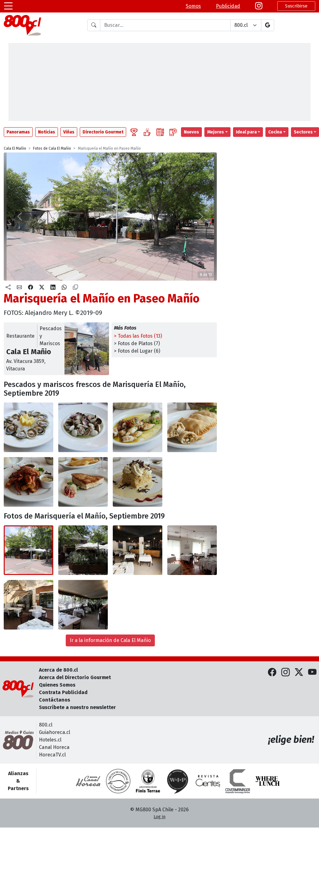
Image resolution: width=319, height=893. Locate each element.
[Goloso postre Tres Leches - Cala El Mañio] (137, 482)
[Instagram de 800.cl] (285, 672)
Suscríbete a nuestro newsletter (77, 707)
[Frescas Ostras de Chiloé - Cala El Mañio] (28, 427)
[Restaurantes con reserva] (173, 132)
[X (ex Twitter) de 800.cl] (299, 672)
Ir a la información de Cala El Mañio (110, 640)
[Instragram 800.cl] (258, 6)
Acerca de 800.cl (58, 670)
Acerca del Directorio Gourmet (75, 677)
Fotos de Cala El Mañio (52, 148)
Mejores (215, 132)
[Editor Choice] (134, 132)
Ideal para (246, 132)
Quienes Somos (57, 685)
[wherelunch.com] (267, 781)
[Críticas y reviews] (160, 132)
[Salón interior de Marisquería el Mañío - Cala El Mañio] (137, 550)
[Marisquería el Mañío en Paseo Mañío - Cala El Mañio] (28, 550)
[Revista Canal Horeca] (88, 781)
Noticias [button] (46, 132)
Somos (193, 6)
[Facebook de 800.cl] (272, 672)
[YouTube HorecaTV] (312, 672)
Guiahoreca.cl (54, 732)
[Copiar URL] (75, 287)
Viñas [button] (68, 132)
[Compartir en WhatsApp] (64, 287)
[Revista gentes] (207, 781)
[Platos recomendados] (147, 132)
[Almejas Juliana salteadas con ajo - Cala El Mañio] (83, 427)
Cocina (275, 132)
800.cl (45, 725)
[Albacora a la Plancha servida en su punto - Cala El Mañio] (83, 482)
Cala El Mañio (15, 148)
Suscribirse (296, 6)
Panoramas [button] (18, 132)
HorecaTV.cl (52, 755)
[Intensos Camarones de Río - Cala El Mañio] (28, 482)
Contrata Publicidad (63, 692)
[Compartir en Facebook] (30, 287)
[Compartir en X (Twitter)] (41, 287)
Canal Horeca (54, 747)
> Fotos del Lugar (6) (137, 351)
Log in (159, 816)
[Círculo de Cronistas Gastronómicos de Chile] (118, 781)
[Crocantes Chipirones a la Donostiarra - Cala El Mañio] (137, 427)
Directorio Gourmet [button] (103, 132)
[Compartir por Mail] (19, 287)
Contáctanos (54, 700)
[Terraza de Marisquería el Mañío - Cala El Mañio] (28, 605)
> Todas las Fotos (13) (138, 336)
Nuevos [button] (191, 132)
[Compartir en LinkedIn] (53, 287)
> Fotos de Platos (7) (137, 343)
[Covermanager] (237, 781)
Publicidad (228, 6)
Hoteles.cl (50, 740)
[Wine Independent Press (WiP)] (177, 781)
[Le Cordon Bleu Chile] (148, 781)
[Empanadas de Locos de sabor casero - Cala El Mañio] (192, 427)
